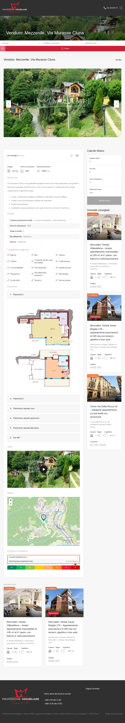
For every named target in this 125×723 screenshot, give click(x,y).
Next (116, 104)
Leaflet (58, 545)
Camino (62, 255)
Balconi (13, 255)
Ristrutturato (63, 274)
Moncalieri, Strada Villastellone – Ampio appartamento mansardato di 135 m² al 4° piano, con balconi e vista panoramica (22, 629)
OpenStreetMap (67, 545)
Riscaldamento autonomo (40, 274)
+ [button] (10, 500)
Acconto (92, 169)
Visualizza (22, 611)
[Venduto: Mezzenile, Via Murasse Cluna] (43, 517)
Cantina (13, 261)
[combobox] (21, 43)
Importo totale (94, 158)
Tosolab (119, 714)
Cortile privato (64, 261)
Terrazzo (37, 280)
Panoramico (15, 274)
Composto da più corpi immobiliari (43, 261)
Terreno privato (64, 280)
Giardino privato (65, 268)
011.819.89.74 (112, 8)
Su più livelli (15, 280)
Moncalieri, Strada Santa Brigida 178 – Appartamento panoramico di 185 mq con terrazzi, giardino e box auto (104, 332)
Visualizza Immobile (104, 235)
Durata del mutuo (96, 189)
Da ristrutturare (40, 268)
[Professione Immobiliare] (14, 13)
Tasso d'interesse (96, 179)
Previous (8, 104)
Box (36, 255)
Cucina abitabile (16, 268)
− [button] (10, 503)
